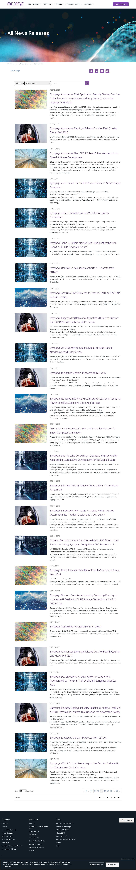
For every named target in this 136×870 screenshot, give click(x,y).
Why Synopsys (33, 4)
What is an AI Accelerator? (64, 823)
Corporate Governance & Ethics (12, 846)
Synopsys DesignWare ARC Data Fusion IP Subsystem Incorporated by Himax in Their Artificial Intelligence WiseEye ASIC (83, 680)
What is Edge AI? (61, 836)
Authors (58, 842)
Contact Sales (121, 4)
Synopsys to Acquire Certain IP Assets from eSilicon (78, 737)
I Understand (112, 865)
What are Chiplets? (62, 830)
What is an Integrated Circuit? (65, 839)
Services (31, 823)
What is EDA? (60, 833)
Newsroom (37, 64)
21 (108, 791)
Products (58, 4)
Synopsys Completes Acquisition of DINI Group (75, 626)
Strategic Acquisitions (9, 849)
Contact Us (32, 834)
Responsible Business (9, 830)
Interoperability (34, 831)
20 (105, 791)
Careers (4, 827)
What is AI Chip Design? (63, 827)
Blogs (18, 71)
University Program (35, 844)
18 (98, 791)
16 (92, 791)
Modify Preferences (96, 865)
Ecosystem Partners (8, 839)
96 (117, 791)
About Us (22, 64)
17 (95, 791)
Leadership (5, 842)
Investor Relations (7, 833)
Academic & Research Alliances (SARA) (39, 827)
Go (87, 83)
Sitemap (31, 850)
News (13, 71)
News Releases (34, 838)
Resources (88, 4)
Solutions (47, 4)
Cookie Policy (8, 866)
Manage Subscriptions (36, 847)
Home (9, 64)
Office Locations (7, 836)
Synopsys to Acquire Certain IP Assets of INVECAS (78, 372)
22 (111, 791)
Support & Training (73, 4)
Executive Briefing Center (37, 841)
